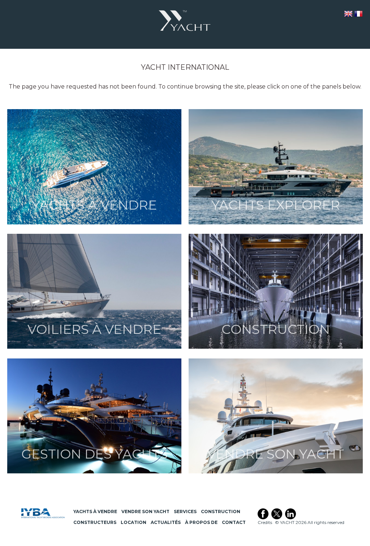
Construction (220, 511)
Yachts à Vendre (95, 511)
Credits (265, 522)
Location (133, 522)
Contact (234, 522)
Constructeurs (94, 522)
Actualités (166, 522)
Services (185, 511)
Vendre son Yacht (145, 511)
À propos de (201, 522)
